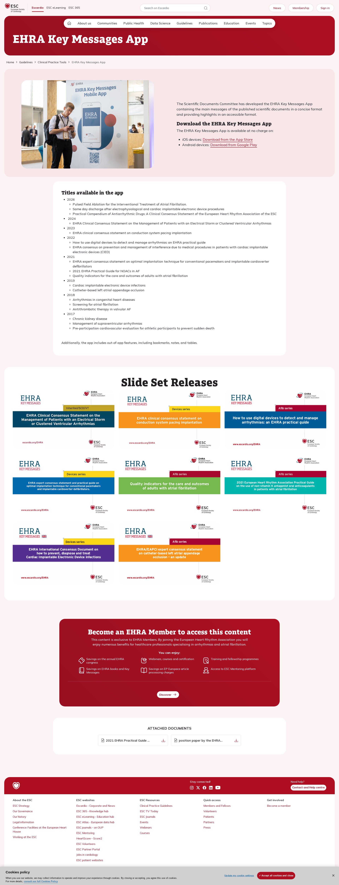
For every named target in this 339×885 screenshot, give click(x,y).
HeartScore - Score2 (89, 838)
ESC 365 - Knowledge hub (92, 811)
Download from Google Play (233, 145)
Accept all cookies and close (277, 875)
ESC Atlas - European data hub (95, 822)
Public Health (133, 23)
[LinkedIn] (211, 787)
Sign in (325, 8)
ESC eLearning (56, 7)
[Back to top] (327, 859)
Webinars (146, 827)
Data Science (160, 23)
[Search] (206, 8)
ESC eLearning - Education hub (95, 816)
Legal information (23, 822)
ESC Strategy (21, 805)
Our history (19, 816)
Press (207, 827)
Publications (208, 23)
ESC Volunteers (85, 844)
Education (231, 23)
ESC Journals (147, 816)
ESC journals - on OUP (89, 827)
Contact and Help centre (308, 787)
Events (251, 23)
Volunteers (210, 811)
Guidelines (184, 23)
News (277, 8)
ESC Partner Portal (88, 849)
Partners (208, 822)
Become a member (279, 805)
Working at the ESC (25, 837)
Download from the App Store (228, 139)
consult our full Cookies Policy (41, 881)
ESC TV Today (149, 811)
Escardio (38, 7)
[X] (198, 787)
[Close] (333, 875)
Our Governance (23, 811)
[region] (169, 876)
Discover (165, 694)
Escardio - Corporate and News (95, 805)
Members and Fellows (217, 805)
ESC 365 (74, 7)
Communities (107, 23)
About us (84, 23)
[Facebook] (204, 787)
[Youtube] (217, 787)
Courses (145, 833)
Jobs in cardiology (87, 854)
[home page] (69, 23)
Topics (267, 23)
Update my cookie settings (239, 875)
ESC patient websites (89, 860)
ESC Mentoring (85, 833)
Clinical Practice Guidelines (156, 805)
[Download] (163, 740)
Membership (301, 8)
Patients (208, 816)
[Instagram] (192, 787)
